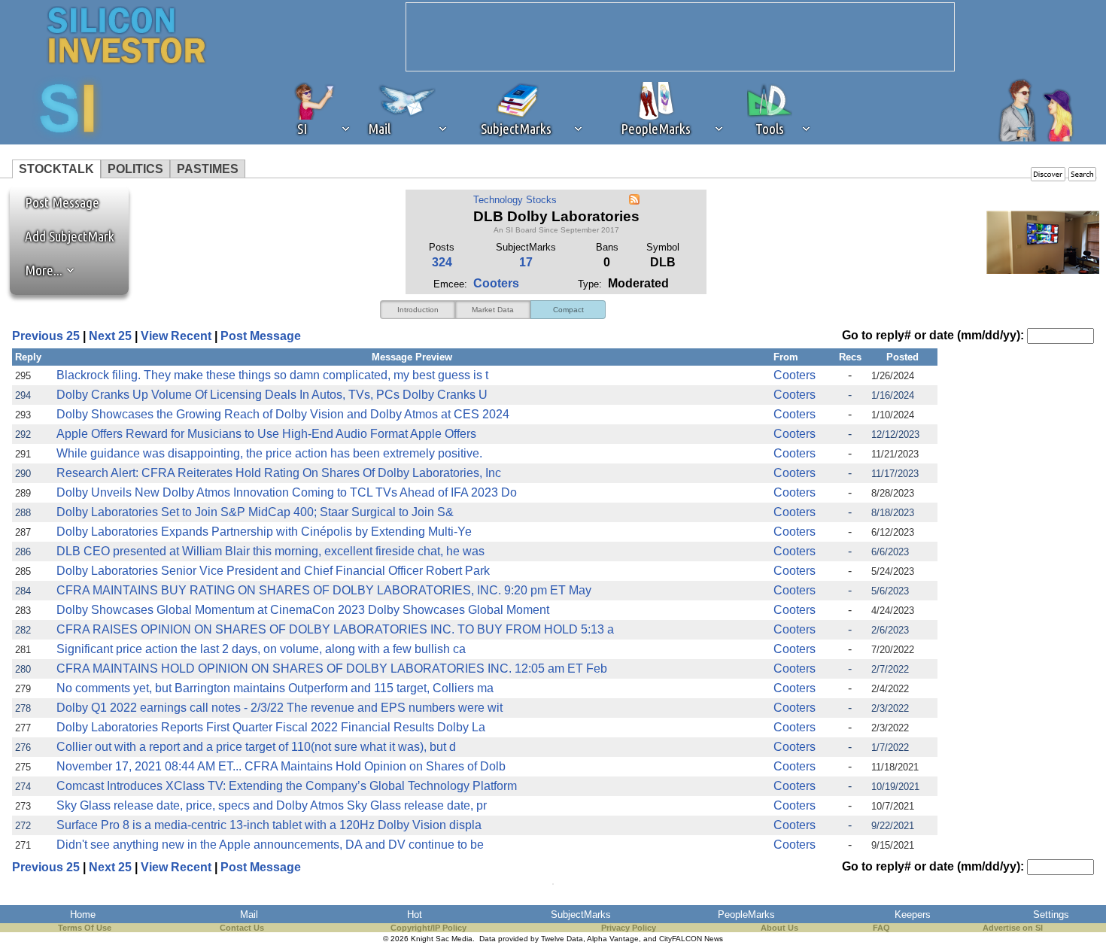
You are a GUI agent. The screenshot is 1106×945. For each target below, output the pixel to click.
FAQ (881, 927)
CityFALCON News (691, 938)
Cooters (496, 283)
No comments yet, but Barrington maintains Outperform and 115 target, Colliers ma (275, 688)
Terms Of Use (84, 927)
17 (526, 262)
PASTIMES (208, 169)
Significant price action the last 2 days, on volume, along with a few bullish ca (261, 649)
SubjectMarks (581, 914)
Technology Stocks (515, 199)
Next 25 (110, 336)
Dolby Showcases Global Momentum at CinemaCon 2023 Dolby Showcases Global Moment (302, 609)
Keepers (913, 914)
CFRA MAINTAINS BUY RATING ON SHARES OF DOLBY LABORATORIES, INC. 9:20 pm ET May (323, 590)
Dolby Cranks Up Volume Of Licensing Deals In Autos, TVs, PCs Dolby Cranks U (272, 394)
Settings (1051, 914)
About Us (779, 927)
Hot (414, 914)
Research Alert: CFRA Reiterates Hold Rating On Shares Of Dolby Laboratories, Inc (278, 472)
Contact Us (242, 927)
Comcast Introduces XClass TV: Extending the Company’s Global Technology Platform (286, 785)
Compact (568, 309)
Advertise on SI (1013, 927)
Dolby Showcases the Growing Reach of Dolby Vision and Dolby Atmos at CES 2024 (282, 414)
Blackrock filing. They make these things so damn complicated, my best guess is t (272, 375)
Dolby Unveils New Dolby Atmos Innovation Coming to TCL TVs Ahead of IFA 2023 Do (286, 492)
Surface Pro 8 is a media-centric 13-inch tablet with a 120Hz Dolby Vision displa (269, 825)
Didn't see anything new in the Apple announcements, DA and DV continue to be (270, 844)
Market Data (493, 309)
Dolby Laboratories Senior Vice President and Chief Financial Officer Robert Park (273, 570)
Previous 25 (46, 336)
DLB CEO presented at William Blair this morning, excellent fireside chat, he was (270, 551)
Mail (249, 914)
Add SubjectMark (69, 236)
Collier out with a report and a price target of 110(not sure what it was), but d (256, 746)
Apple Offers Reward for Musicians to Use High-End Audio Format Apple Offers (266, 433)
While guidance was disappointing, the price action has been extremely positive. (269, 453)
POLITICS (135, 169)
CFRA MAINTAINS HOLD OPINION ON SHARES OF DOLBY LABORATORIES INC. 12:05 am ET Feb (331, 668)
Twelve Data (562, 938)
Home (83, 914)
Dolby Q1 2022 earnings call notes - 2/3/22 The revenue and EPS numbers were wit (279, 707)
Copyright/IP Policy (428, 927)
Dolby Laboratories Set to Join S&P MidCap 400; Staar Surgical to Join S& (255, 512)
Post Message (55, 202)
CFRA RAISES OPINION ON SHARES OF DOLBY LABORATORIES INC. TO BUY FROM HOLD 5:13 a (335, 629)
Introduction (418, 309)
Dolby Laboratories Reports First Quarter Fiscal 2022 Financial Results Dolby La (270, 727)
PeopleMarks (746, 914)
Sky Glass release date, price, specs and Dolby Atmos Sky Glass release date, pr (271, 805)
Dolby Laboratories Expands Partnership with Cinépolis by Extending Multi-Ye (264, 531)
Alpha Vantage (613, 938)
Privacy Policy (628, 927)
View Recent (176, 336)
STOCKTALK (56, 169)
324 (442, 262)
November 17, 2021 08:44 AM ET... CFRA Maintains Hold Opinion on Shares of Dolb (281, 766)
